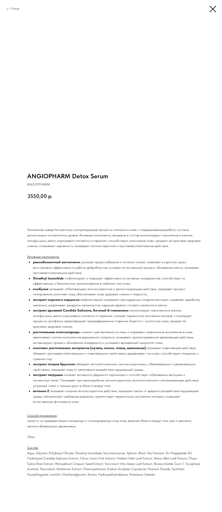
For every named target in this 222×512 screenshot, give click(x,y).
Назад (14, 8)
